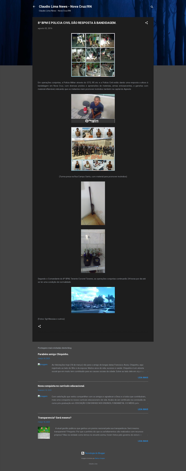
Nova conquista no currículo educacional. (61, 385)
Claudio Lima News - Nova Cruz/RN (65, 6)
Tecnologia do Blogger (94, 453)
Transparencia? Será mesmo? (54, 417)
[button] (146, 23)
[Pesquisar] (152, 7)
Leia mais (143, 377)
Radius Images (100, 458)
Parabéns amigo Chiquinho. (53, 354)
